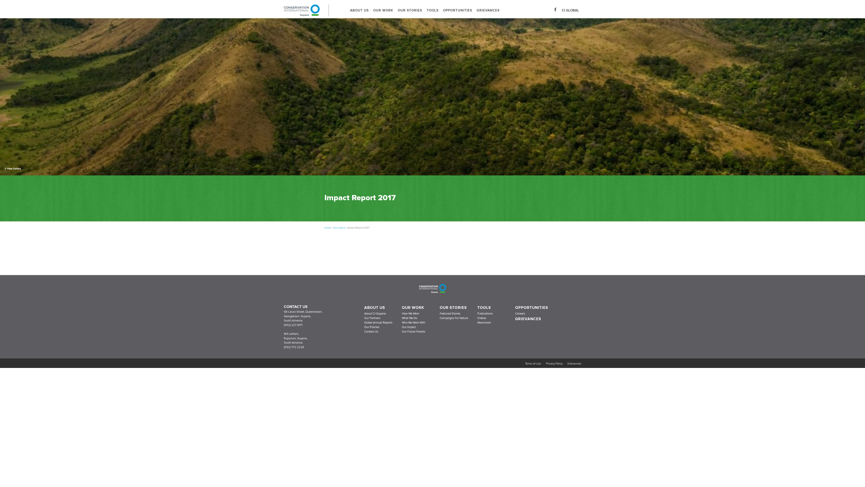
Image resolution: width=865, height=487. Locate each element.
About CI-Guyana (375, 313)
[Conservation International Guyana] (306, 15)
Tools (433, 10)
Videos (481, 318)
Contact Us (371, 331)
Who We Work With (413, 322)
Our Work (383, 10)
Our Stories (410, 10)
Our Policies (371, 327)
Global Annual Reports (378, 322)
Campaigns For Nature (454, 318)
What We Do (409, 318)
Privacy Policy (554, 363)
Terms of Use (533, 363)
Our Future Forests (413, 331)
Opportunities (457, 10)
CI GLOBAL (570, 10)
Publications (485, 313)
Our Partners (372, 318)
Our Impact (409, 327)
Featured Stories (450, 313)
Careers (520, 313)
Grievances (488, 10)
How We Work (410, 313)
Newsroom (484, 322)
